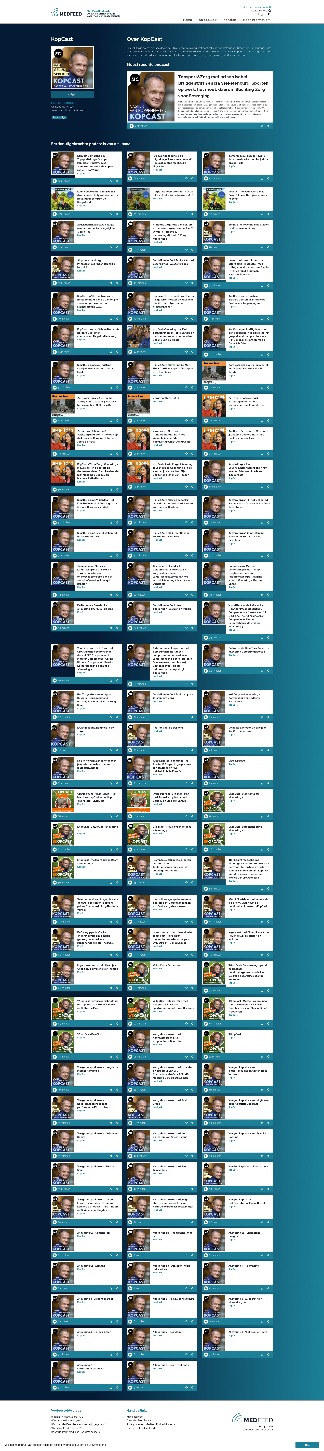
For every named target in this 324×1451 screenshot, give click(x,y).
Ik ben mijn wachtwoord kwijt (67, 1416)
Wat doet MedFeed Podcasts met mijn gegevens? (78, 1424)
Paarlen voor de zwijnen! (168, 727)
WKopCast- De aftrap (90, 1034)
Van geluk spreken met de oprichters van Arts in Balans (170, 1135)
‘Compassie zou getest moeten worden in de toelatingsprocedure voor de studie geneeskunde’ (172, 865)
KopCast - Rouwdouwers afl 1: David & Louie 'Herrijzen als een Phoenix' (247, 195)
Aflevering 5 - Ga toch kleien (94, 1332)
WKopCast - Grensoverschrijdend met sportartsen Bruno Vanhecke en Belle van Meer (97, 1004)
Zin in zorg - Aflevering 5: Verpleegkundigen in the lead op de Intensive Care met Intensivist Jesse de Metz (97, 436)
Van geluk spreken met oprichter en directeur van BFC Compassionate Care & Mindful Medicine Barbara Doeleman (173, 1072)
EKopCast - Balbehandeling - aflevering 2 (245, 828)
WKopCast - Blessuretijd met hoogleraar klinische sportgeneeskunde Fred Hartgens (173, 1004)
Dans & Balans (236, 760)
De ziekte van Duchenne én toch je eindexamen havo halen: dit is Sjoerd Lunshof (96, 764)
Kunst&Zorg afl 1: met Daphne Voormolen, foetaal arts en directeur (246, 536)
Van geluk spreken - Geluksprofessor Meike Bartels (247, 1201)
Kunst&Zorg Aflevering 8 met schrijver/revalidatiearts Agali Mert (95, 368)
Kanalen (230, 20)
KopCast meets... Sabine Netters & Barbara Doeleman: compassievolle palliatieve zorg (98, 333)
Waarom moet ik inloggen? (66, 1420)
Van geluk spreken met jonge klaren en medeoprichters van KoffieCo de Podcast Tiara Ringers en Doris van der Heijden (97, 1205)
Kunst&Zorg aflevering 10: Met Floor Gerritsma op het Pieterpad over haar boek (173, 368)
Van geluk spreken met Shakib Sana (95, 1168)
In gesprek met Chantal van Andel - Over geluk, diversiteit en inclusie (249, 936)
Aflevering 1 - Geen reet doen (171, 1365)
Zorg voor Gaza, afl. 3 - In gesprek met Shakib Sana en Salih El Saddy (248, 368)
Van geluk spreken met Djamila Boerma (247, 1135)
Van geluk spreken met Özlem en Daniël (97, 1135)
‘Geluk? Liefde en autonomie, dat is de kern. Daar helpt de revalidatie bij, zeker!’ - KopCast (248, 903)
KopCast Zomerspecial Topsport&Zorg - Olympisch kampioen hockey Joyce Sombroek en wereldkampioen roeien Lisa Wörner (96, 163)
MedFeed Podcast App (256, 7)
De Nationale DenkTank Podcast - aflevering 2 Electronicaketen (248, 650)
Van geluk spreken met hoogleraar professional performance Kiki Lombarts (94, 1104)
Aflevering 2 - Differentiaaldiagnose (90, 1367)
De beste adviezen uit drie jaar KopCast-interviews (247, 729)
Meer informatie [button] (255, 20)
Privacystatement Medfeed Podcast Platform (151, 1424)
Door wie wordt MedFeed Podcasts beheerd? (76, 1432)
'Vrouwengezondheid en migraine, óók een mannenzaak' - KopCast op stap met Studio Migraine (173, 161)
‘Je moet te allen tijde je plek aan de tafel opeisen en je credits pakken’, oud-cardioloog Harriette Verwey (97, 904)
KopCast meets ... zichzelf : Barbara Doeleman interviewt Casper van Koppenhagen (246, 300)
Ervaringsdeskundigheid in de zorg (95, 729)
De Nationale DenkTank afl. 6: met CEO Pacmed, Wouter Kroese (173, 262)
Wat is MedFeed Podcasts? (66, 1428)
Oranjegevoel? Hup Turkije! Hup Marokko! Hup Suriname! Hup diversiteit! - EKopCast (96, 797)
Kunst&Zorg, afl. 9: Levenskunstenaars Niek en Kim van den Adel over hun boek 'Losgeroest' (247, 469)
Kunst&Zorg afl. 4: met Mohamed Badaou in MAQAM (97, 535)
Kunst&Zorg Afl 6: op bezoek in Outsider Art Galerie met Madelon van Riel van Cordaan (173, 503)
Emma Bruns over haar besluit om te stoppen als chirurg (248, 226)
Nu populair (208, 20)
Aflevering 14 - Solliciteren (93, 1232)
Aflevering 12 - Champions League (244, 1234)
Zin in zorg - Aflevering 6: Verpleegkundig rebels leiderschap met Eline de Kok (246, 401)
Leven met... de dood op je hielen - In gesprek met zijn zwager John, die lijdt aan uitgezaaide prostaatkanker (173, 301)
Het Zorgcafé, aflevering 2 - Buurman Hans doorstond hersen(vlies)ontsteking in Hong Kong (96, 699)
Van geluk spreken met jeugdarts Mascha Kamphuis (97, 1069)
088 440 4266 (265, 1426)
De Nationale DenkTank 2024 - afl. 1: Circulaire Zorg (173, 696)
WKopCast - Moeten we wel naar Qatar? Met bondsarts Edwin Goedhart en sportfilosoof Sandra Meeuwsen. (248, 1006)
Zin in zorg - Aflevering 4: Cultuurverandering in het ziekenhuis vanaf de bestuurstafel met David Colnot (172, 436)
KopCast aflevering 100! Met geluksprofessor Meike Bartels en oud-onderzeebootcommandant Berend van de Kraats (173, 334)
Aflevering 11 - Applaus (91, 1265)
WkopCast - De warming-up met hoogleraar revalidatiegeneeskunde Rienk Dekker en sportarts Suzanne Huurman (247, 972)
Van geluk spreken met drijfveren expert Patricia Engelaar (248, 1102)
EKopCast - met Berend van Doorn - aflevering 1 (97, 862)
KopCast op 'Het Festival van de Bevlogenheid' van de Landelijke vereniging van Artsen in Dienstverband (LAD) (97, 301)
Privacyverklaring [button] (95, 1444)
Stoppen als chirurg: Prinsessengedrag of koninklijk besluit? (96, 264)
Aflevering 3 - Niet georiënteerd (247, 1332)
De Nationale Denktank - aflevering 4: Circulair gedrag (95, 607)
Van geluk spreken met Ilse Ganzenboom (169, 1168)
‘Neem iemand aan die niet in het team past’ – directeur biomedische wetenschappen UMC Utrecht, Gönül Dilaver (173, 937)
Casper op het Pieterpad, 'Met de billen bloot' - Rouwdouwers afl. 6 (173, 193)
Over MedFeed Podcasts (140, 1420)
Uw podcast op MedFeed (141, 1428)
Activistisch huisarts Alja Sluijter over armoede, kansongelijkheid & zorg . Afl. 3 (97, 228)
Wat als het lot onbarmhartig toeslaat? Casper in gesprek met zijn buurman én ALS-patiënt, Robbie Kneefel (172, 766)
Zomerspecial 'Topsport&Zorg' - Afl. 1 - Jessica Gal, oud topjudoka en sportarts (248, 159)
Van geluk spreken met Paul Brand (170, 1102)
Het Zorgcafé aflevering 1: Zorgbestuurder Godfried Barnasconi (244, 698)
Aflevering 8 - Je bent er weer (95, 1298)
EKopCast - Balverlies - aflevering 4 (97, 828)
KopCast (81, 173)
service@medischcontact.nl (258, 1429)
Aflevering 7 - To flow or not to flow (173, 1298)
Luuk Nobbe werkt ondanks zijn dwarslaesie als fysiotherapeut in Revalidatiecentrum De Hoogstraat (97, 197)
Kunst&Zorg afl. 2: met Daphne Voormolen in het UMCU (171, 535)
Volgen (72, 94)
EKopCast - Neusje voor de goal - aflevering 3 (172, 828)
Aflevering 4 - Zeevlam (167, 1332)
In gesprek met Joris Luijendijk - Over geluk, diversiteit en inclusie (97, 967)
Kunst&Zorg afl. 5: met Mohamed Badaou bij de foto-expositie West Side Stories (249, 503)
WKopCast (234, 1034)
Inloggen (262, 14)
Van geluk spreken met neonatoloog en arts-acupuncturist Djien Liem (168, 1038)
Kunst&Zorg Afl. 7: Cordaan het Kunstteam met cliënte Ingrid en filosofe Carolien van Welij (97, 503)
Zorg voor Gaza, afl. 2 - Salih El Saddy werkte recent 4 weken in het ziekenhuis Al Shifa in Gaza (97, 401)
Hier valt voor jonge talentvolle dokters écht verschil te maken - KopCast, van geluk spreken (172, 903)
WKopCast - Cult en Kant (167, 965)
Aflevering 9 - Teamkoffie (243, 1265)
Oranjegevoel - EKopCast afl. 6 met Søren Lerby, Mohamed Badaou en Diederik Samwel (171, 797)
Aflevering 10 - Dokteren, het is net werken (171, 1267)
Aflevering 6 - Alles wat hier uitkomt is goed (245, 1300)
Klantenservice (259, 10)
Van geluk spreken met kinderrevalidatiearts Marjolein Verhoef (247, 1071)
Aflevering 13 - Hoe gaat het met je (172, 1234)
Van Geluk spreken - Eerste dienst (248, 1166)
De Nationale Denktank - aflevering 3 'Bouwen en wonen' (172, 607)
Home (187, 20)
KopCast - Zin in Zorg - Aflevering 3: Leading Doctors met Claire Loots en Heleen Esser (248, 435)
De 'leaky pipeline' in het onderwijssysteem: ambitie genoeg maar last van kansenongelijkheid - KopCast (95, 937)
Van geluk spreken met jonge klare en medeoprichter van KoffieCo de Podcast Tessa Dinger (173, 1203)
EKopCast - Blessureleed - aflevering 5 (244, 795)
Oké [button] (307, 1445)
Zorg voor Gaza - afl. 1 (166, 398)
